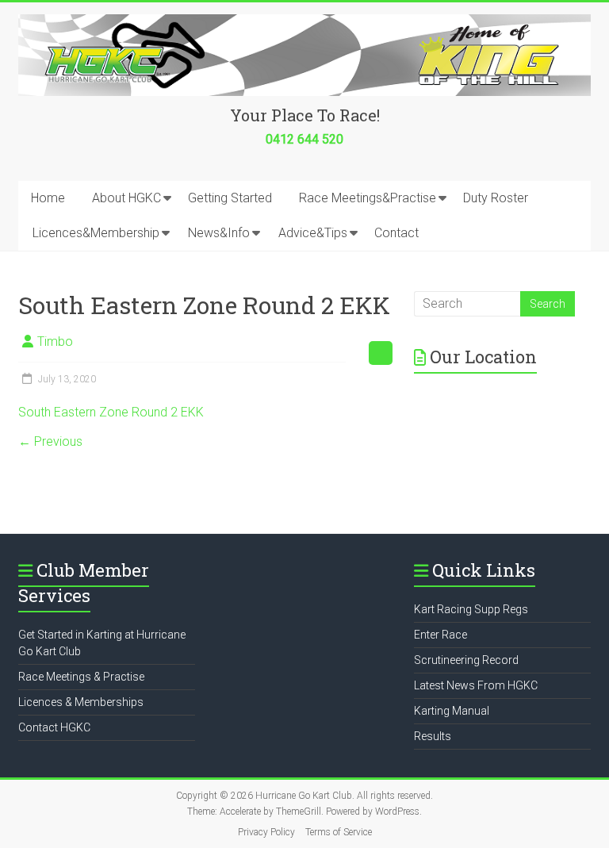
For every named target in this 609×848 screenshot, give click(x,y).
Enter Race (440, 634)
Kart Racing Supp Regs (471, 609)
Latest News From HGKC (476, 685)
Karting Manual (451, 710)
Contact (396, 232)
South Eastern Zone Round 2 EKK (111, 412)
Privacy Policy (266, 832)
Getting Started (230, 197)
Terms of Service (338, 832)
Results (432, 736)
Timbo (55, 341)
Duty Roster (495, 197)
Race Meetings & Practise (81, 676)
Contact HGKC (54, 727)
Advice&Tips (312, 232)
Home (48, 197)
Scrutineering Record (466, 660)
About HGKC (126, 197)
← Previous (50, 441)
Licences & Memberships (81, 702)
